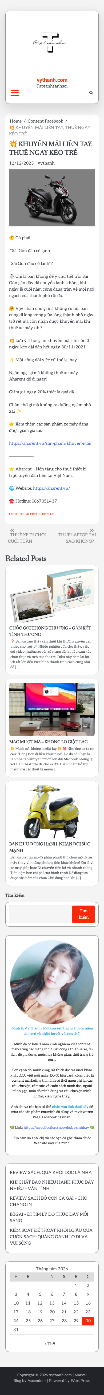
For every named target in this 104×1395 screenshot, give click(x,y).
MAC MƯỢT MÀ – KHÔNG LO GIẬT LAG (48, 742)
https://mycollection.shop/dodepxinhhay (56, 1128)
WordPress (80, 1380)
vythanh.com (52, 80)
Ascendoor (36, 1380)
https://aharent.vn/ (51, 488)
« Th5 (50, 1344)
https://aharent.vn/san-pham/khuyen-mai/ (50, 443)
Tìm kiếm (15, 895)
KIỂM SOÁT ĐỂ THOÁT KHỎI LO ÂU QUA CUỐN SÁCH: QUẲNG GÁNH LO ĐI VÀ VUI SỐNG (51, 1237)
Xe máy (48, 514)
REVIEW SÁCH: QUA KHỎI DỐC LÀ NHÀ (51, 1172)
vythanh (46, 163)
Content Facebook (25, 514)
